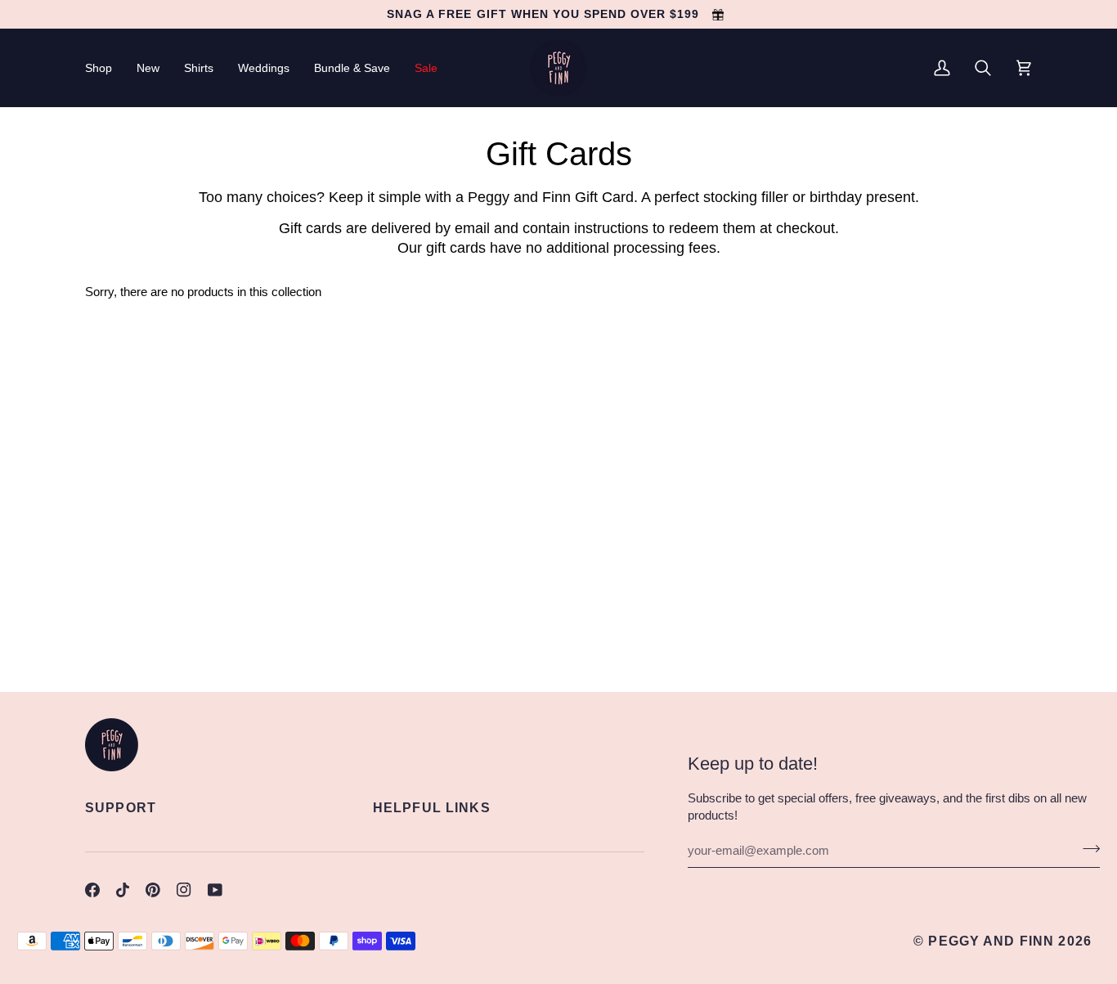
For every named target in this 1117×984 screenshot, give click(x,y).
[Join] (1086, 848)
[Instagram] (184, 890)
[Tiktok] (122, 890)
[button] (104, 68)
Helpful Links (432, 807)
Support (120, 807)
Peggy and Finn (991, 940)
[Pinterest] (153, 890)
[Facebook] (92, 890)
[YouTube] (215, 890)
